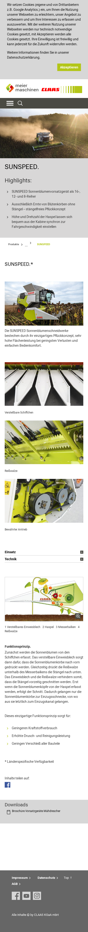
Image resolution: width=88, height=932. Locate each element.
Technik (10, 559)
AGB (15, 884)
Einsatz (10, 552)
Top (66, 877)
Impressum (20, 877)
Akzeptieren (69, 67)
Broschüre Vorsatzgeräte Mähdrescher (36, 811)
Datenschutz (46, 877)
